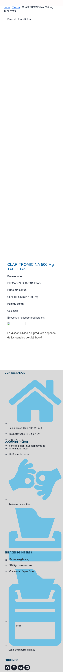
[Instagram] (14, 667)
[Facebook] (7, 667)
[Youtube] (21, 667)
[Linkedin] (27, 667)
